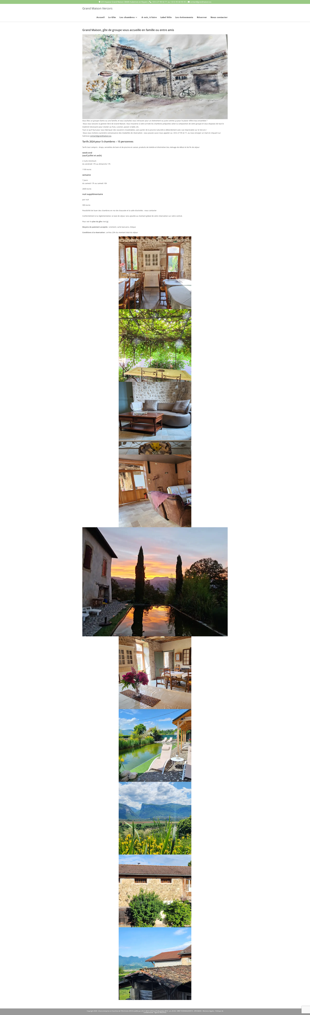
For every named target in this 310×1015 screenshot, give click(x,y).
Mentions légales (208, 1011)
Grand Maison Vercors (97, 8)
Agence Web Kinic (160, 1012)
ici (107, 221)
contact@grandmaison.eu (100, 136)
